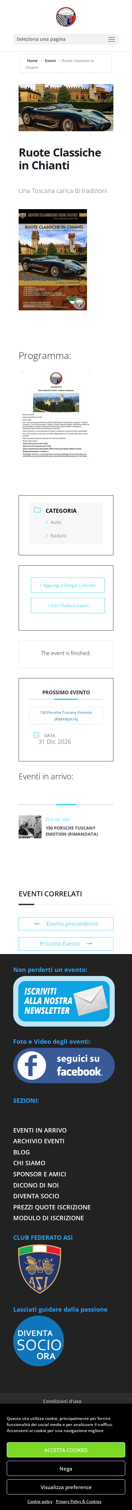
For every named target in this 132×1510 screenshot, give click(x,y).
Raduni (58, 535)
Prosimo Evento (60, 943)
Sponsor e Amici (39, 1174)
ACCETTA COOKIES (66, 1450)
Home (33, 60)
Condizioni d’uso (62, 1401)
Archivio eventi (39, 1141)
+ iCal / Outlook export (68, 605)
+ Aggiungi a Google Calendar (68, 585)
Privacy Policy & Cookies (79, 1501)
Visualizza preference (66, 1487)
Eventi (50, 60)
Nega (66, 1468)
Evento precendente (72, 923)
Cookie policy (39, 1501)
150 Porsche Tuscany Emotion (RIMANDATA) (66, 716)
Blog (21, 1152)
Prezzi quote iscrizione (52, 1207)
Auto (55, 522)
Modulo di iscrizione (48, 1218)
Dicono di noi (36, 1185)
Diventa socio (37, 1196)
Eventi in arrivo (40, 1130)
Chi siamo (29, 1163)
